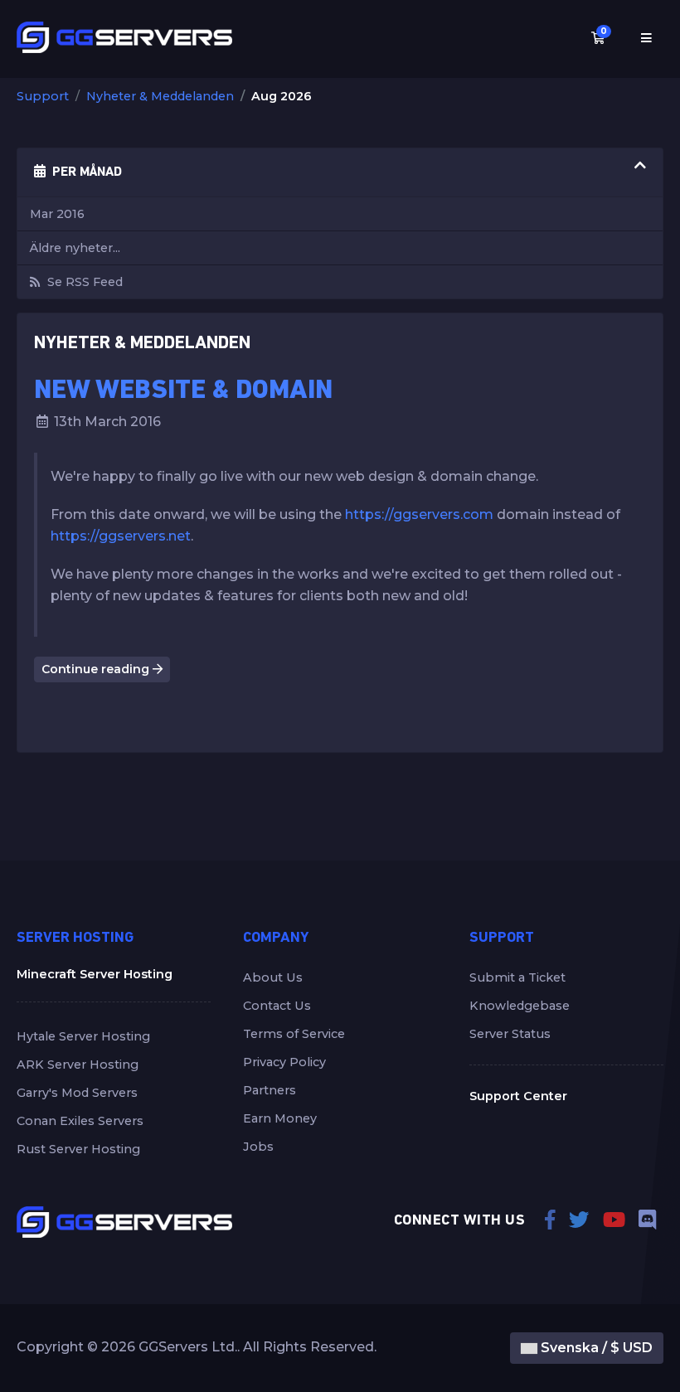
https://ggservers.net (121, 536)
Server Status (510, 1033)
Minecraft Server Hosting (94, 974)
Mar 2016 (57, 213)
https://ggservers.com (419, 514)
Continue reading (97, 669)
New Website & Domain (183, 391)
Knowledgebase (519, 1005)
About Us (273, 977)
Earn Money (280, 1118)
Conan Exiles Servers (80, 1120)
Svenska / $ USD (595, 1348)
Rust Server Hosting (78, 1149)
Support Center (518, 1096)
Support (43, 96)
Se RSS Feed (82, 281)
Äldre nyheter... (75, 247)
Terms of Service (294, 1033)
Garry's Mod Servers (77, 1092)
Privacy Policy (284, 1062)
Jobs (258, 1146)
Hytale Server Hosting (83, 1036)
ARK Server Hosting (77, 1064)
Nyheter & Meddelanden (160, 96)
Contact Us (277, 1005)
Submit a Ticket (517, 977)
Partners (269, 1090)
